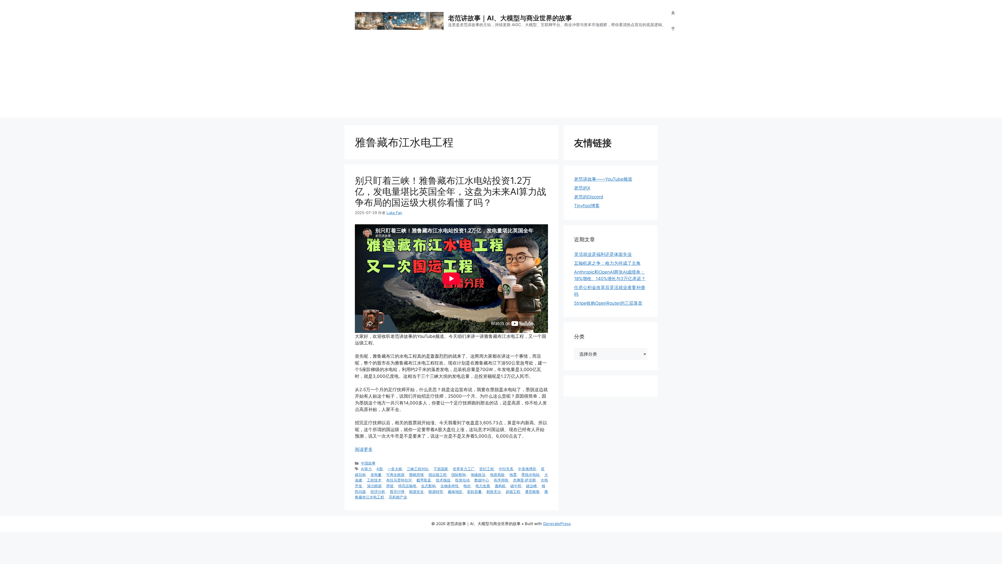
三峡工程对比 (418, 469)
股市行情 (397, 491)
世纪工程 (486, 469)
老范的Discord (588, 196)
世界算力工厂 (464, 469)
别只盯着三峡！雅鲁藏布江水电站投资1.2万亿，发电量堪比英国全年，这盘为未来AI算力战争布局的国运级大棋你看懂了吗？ (450, 191)
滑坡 (389, 486)
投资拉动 (462, 480)
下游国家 (440, 469)
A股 (380, 469)
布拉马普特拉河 (399, 480)
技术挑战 (443, 480)
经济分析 (378, 491)
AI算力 (366, 469)
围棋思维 (416, 474)
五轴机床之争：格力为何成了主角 (607, 263)
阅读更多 (364, 449)
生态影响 (428, 486)
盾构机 (500, 486)
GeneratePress (557, 523)
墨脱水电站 (530, 474)
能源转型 (435, 491)
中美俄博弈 (527, 469)
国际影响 (458, 474)
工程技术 (374, 480)
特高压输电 (407, 486)
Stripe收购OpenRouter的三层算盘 (608, 303)
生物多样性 (449, 486)
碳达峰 (531, 486)
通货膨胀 (532, 491)
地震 (513, 474)
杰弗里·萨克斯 (524, 480)
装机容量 (474, 491)
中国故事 (368, 463)
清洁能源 (374, 486)
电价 (467, 486)
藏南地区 (455, 491)
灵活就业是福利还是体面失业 (603, 254)
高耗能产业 (398, 497)
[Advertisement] (501, 81)
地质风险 (497, 474)
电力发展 (482, 486)
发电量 (376, 474)
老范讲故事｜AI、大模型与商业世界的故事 (510, 18)
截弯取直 (423, 480)
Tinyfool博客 (587, 205)
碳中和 (515, 486)
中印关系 (506, 469)
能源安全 (416, 491)
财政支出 (493, 491)
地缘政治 (478, 474)
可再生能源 (395, 474)
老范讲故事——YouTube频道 (603, 179)
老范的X (582, 188)
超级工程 (513, 491)
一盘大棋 (394, 469)
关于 (673, 20)
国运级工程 (437, 474)
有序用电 (501, 480)
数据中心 (481, 480)
